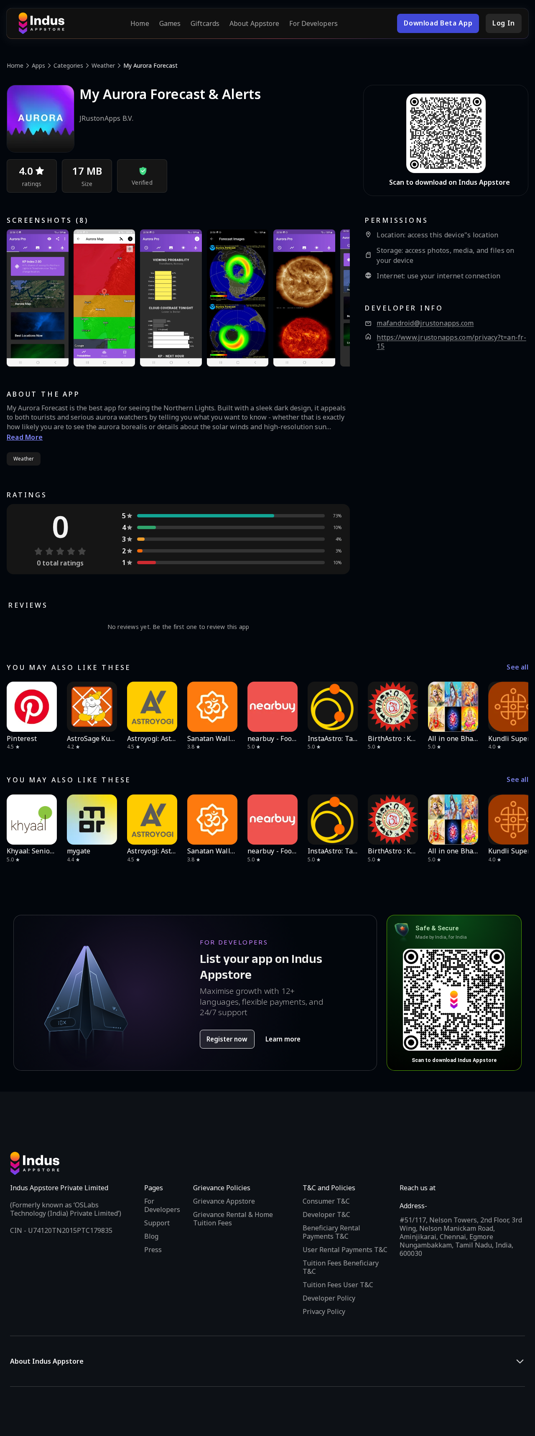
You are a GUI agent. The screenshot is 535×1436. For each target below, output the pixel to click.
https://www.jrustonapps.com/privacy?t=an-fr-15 (451, 342)
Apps (38, 65)
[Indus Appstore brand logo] (41, 23)
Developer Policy (329, 1298)
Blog (151, 1236)
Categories (68, 65)
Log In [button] (503, 23)
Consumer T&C (326, 1201)
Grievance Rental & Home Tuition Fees (233, 1218)
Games (170, 23)
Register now (226, 1039)
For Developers (313, 23)
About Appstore (254, 23)
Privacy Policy (324, 1311)
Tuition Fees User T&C (338, 1285)
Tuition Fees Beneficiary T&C (341, 1267)
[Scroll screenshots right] (333, 298)
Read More (25, 437)
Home (139, 23)
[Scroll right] (516, 706)
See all (517, 667)
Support (157, 1223)
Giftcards (205, 23)
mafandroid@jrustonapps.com (425, 323)
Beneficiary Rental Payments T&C (331, 1232)
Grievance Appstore (224, 1201)
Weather (103, 65)
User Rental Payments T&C (345, 1249)
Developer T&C (326, 1214)
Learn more (283, 1039)
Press (153, 1249)
